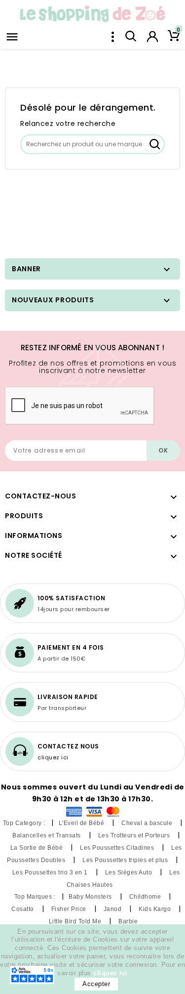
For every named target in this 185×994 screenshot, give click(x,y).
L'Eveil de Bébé (82, 823)
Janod (113, 909)
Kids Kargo (156, 909)
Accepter (96, 984)
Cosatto (23, 909)
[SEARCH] (155, 144)
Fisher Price (69, 909)
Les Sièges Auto (129, 872)
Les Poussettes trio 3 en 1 (51, 872)
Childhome (146, 896)
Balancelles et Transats (47, 835)
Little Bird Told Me (76, 921)
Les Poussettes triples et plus (126, 860)
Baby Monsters (91, 896)
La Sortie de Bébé (37, 847)
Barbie (129, 921)
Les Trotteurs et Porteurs (135, 835)
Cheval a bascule (147, 823)
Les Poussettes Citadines (118, 847)
